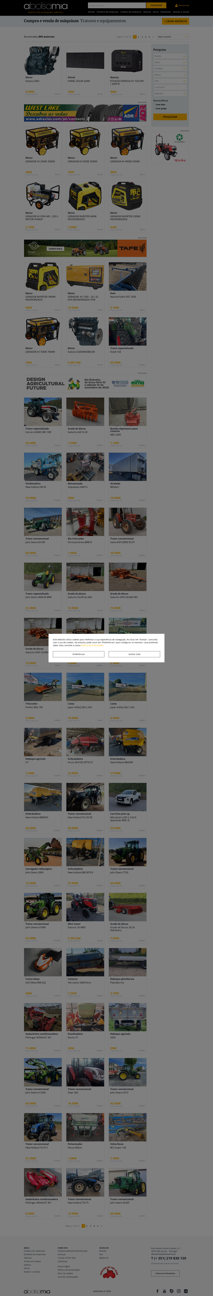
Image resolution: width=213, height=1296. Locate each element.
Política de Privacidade (92, 645)
